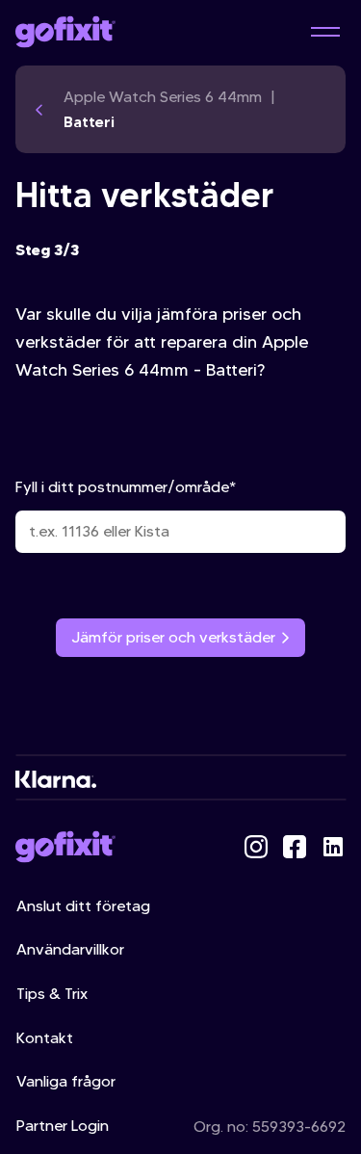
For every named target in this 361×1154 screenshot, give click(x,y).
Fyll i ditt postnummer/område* (125, 487)
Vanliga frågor (66, 1081)
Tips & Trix (52, 993)
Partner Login (62, 1125)
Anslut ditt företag (83, 906)
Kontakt (44, 1038)
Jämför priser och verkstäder (173, 637)
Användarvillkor (70, 949)
